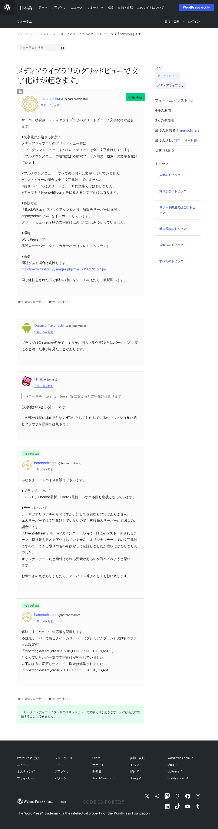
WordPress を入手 (196, 7)
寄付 (134, 771)
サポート (98, 765)
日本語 (62, 802)
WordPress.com (180, 758)
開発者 (96, 771)
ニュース (23, 765)
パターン (61, 778)
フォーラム (24, 21)
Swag (135, 778)
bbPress (175, 771)
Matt (173, 765)
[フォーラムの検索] (62, 47)
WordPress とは (28, 758)
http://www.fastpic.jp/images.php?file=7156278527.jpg (64, 269)
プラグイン (62, 771)
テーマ (59, 765)
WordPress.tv (103, 778)
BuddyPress (178, 778)
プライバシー (26, 778)
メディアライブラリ (170, 85)
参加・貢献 (137, 758)
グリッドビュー (167, 76)
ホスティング (26, 771)
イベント (136, 765)
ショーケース (64, 758)
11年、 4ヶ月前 (43, 621)
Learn (96, 758)
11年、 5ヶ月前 (50, 105)
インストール (46, 34)
